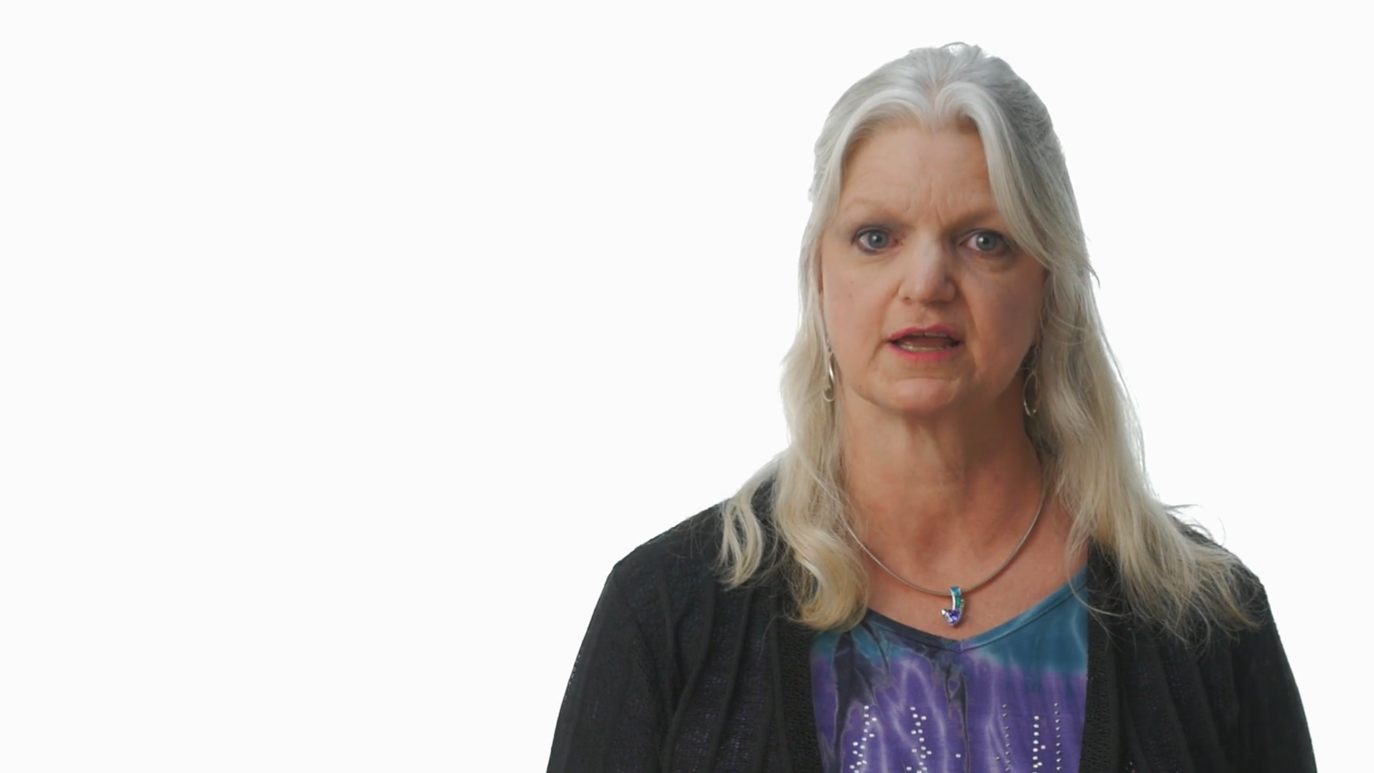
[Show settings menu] (1332, 761)
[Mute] (1304, 761)
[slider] (674, 761)
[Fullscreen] (1360, 761)
